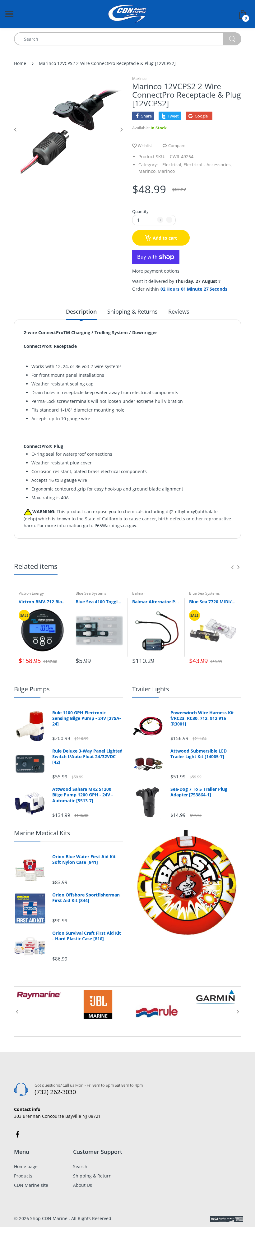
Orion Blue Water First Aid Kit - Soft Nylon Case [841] (85, 859)
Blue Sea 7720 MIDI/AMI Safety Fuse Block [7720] (213, 602)
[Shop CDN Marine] (127, 13)
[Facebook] (17, 1135)
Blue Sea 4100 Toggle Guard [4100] (99, 602)
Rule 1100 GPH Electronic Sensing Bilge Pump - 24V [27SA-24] (86, 718)
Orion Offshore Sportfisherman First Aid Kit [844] (86, 897)
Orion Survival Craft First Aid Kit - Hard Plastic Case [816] (86, 936)
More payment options (155, 271)
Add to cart (165, 238)
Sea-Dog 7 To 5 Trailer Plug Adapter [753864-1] (198, 792)
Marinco (139, 78)
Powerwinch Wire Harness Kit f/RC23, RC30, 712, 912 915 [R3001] (202, 718)
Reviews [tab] (178, 311)
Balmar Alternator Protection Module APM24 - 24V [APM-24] (156, 602)
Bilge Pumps (32, 689)
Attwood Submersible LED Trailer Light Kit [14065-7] (198, 753)
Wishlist (145, 145)
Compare (176, 145)
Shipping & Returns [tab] (132, 311)
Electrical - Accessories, (207, 165)
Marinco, (147, 171)
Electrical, (172, 165)
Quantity (140, 211)
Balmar (138, 593)
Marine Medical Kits (42, 833)
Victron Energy (31, 593)
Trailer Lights (150, 689)
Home (20, 63)
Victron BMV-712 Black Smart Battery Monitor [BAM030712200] (42, 602)
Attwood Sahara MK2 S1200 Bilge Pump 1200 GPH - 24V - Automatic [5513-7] (82, 794)
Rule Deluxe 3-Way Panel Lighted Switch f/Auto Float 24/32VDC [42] (87, 756)
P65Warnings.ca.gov (115, 525)
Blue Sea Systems (91, 593)
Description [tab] (81, 311)
